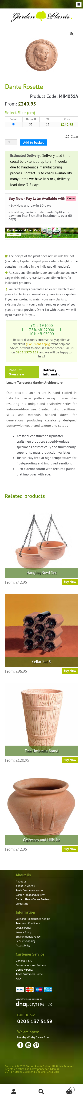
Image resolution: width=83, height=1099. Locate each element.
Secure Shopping (26, 941)
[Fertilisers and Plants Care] (41, 233)
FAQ (18, 978)
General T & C (24, 961)
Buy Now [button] (69, 581)
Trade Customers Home (29, 890)
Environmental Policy (28, 936)
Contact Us (22, 904)
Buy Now (69, 670)
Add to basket (33, 142)
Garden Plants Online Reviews (33, 899)
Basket (64, 1088)
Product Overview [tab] (16, 372)
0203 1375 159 (27, 352)
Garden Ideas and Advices (30, 895)
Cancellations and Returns (31, 965)
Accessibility (23, 945)
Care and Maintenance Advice (33, 919)
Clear (74, 136)
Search (41, 1092)
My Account (14, 1092)
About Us (21, 881)
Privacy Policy (23, 932)
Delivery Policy (24, 969)
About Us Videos (25, 886)
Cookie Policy (23, 927)
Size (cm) (26, 112)
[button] (71, 34)
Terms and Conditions (28, 923)
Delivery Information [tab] (53, 372)
